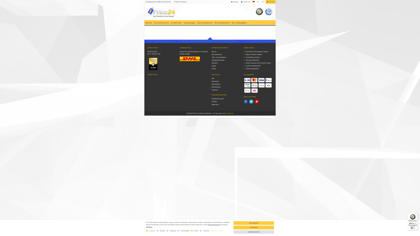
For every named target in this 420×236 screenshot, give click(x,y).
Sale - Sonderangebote (239, 23)
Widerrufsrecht (216, 84)
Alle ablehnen (253, 227)
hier (201, 52)
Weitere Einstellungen (217, 231)
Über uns (214, 52)
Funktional (206, 231)
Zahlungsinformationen (218, 60)
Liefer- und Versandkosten (219, 57)
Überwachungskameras (222, 23)
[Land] (253, 2)
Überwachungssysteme (204, 23)
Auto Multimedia (176, 23)
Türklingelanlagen (189, 23)
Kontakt (214, 69)
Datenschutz (215, 81)
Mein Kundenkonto (217, 54)
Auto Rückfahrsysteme (161, 23)
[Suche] (258, 2)
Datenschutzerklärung (214, 225)
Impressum (215, 90)
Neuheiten (148, 23)
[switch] (413, 227)
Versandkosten (230, 113)
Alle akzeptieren (253, 223)
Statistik (162, 231)
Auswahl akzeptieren (254, 232)
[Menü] (416, 214)
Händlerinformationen (218, 99)
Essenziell (152, 231)
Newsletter (215, 63)
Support (214, 66)
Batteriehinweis (216, 87)
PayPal (196, 231)
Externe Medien (185, 231)
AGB (213, 78)
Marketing (173, 231)
